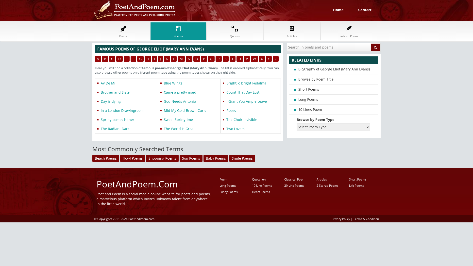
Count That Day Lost (242, 92)
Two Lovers (235, 128)
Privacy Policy (341, 219)
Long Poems (308, 99)
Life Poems (356, 185)
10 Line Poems (262, 185)
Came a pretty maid (180, 92)
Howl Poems (133, 158)
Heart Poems (261, 192)
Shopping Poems (162, 158)
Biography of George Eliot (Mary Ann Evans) (334, 69)
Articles (322, 179)
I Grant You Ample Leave (246, 101)
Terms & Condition (366, 219)
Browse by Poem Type (315, 119)
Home (338, 9)
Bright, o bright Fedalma (246, 83)
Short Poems (308, 89)
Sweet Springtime (178, 119)
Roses (231, 110)
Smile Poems (242, 158)
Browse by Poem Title (316, 79)
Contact (365, 9)
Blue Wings (173, 83)
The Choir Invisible (241, 119)
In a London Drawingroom (122, 110)
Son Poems (191, 158)
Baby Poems (216, 158)
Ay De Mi (108, 83)
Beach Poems (106, 158)
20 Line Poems (294, 185)
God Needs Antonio (180, 101)
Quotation (259, 179)
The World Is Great (179, 128)
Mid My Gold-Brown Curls (185, 110)
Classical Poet (293, 179)
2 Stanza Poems (327, 185)
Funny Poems (229, 192)
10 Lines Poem (310, 109)
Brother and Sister (116, 92)
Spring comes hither (117, 119)
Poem (223, 179)
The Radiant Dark (115, 128)
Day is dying (111, 101)
